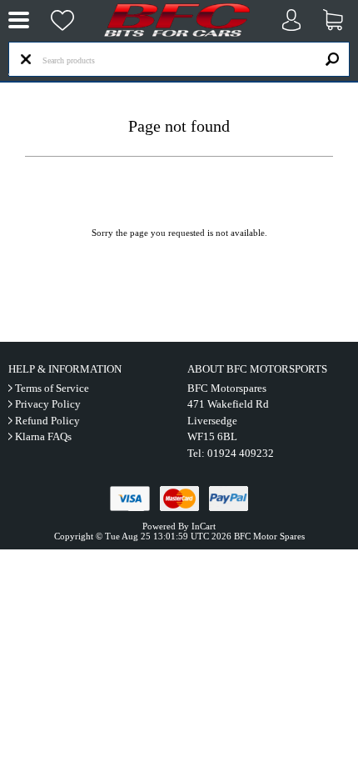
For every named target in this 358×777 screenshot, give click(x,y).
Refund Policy (47, 420)
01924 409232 (240, 453)
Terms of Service (52, 388)
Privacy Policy (48, 404)
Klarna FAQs (43, 436)
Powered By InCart (179, 526)
